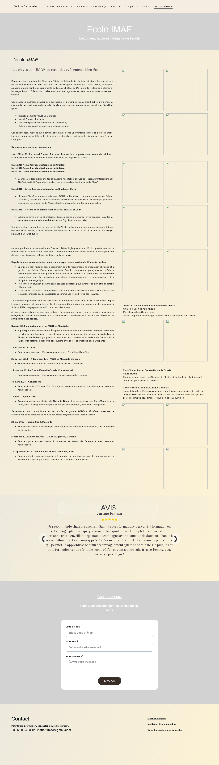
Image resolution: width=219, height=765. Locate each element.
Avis (108, 508)
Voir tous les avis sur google (104, 571)
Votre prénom (73, 626)
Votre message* (74, 656)
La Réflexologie (99, 6)
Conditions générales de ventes (164, 730)
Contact (146, 6)
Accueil (50, 6)
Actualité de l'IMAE (163, 6)
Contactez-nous (109, 597)
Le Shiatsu (82, 6)
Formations (63, 6)
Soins (113, 6)
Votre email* (72, 641)
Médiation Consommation (161, 724)
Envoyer (109, 681)
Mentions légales (156, 718)
